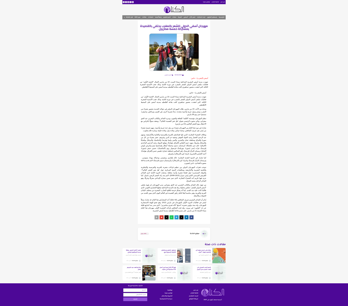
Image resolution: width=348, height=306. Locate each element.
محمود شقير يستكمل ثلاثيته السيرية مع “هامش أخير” (168, 252)
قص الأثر (192, 17)
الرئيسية (221, 17)
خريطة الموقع (193, 299)
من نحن (222, 2)
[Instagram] (126, 2)
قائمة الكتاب (215, 2)
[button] (191, 217)
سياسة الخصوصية (166, 299)
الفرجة (180, 17)
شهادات (150, 17)
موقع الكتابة (194, 233)
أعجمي (186, 17)
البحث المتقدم (193, 296)
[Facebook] (133, 2)
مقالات (144, 17)
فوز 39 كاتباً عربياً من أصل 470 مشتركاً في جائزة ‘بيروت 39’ (168, 269)
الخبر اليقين (167, 17)
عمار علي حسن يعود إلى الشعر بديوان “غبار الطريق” (203, 252)
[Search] (124, 2)
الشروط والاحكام (167, 296)
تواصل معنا (206, 2)
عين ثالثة (137, 17)
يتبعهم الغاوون (212, 17)
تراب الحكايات (201, 17)
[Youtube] (128, 2)
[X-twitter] (130, 2)
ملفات (174, 17)
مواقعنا (169, 290)
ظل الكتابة (129, 17)
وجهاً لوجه (158, 17)
